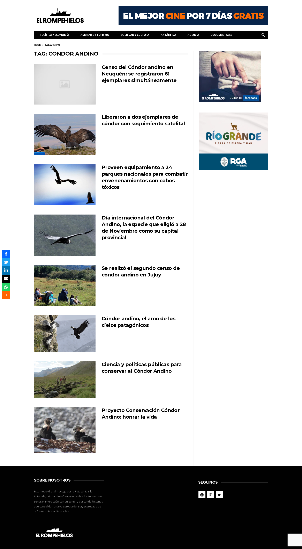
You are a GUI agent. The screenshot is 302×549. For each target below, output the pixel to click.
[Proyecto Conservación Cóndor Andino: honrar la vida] (65, 430)
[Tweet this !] (6, 262)
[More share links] (6, 295)
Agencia (193, 35)
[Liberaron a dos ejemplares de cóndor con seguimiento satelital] (65, 134)
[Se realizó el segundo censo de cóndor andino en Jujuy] (65, 285)
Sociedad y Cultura (135, 35)
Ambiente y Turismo (95, 35)
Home (37, 45)
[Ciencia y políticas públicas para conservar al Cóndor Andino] (65, 379)
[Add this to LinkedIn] (6, 270)
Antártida (168, 35)
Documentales (221, 35)
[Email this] (6, 279)
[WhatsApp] (6, 287)
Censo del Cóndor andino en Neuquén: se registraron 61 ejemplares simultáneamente (139, 73)
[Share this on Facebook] (6, 254)
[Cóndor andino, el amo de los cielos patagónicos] (65, 333)
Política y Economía (54, 35)
